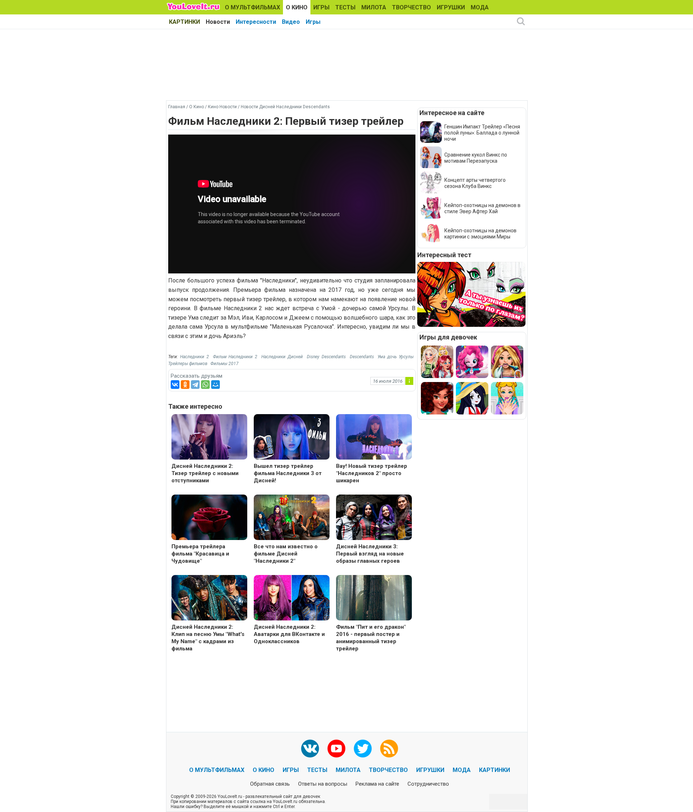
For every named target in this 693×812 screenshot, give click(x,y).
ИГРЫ (321, 7)
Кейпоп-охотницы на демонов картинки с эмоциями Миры (480, 234)
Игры (313, 21)
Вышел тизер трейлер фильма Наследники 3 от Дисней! (288, 473)
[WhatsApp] (205, 384)
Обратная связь (270, 784)
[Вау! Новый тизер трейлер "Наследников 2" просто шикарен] (374, 437)
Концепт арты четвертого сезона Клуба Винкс (475, 183)
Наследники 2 (194, 356)
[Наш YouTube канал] (336, 748)
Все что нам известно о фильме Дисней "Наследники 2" (286, 553)
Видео (291, 21)
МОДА (480, 7)
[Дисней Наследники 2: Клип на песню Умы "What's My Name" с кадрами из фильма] (209, 598)
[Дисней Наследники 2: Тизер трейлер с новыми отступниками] (209, 437)
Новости (218, 21)
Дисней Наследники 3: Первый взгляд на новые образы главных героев (370, 553)
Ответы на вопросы (322, 784)
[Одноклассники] (185, 384)
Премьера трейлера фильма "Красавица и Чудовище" (200, 553)
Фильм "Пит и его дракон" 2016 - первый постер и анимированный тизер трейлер (371, 638)
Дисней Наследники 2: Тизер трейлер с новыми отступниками (205, 473)
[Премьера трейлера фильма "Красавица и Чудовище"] (209, 518)
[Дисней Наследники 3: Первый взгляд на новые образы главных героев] (374, 518)
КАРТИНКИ (184, 21)
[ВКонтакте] (175, 384)
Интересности (256, 21)
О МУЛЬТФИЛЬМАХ (252, 7)
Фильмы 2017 (224, 363)
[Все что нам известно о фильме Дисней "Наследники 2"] (292, 518)
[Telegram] (195, 384)
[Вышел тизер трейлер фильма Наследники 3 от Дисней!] (292, 437)
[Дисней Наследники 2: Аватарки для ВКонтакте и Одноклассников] (292, 598)
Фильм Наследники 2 (235, 356)
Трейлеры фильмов (188, 363)
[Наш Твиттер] (363, 748)
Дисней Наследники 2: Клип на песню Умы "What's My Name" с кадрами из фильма (207, 638)
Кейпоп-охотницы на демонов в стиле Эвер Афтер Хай (482, 208)
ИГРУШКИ (451, 7)
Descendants (362, 356)
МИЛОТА (373, 7)
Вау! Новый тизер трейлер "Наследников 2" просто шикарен (371, 473)
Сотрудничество (428, 784)
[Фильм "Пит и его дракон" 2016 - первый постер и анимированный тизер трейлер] (374, 598)
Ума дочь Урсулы (396, 356)
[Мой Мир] (215, 384)
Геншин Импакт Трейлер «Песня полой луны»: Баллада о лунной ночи (482, 133)
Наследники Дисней (282, 356)
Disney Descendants (326, 356)
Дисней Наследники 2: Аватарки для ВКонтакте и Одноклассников (289, 634)
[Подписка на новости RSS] (389, 748)
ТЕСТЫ (345, 7)
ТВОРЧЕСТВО (411, 7)
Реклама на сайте (377, 784)
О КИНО (297, 7)
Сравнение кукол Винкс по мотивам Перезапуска (475, 158)
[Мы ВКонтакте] (310, 748)
